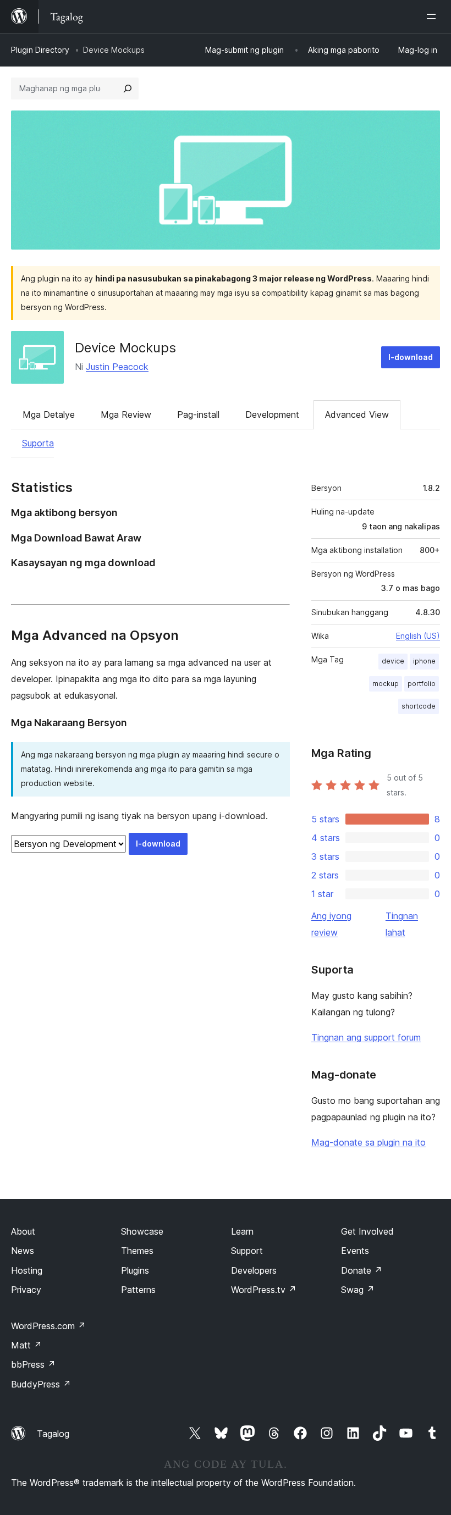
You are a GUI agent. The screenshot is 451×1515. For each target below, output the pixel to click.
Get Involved (367, 1231)
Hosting (26, 1270)
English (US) (418, 635)
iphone (424, 661)
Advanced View (357, 414)
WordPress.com (48, 1325)
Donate (361, 1270)
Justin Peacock (117, 366)
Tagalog (53, 1433)
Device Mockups (125, 348)
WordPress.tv (263, 1289)
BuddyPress (41, 1384)
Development (272, 414)
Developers (254, 1270)
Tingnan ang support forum (366, 1037)
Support (247, 1250)
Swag (358, 1289)
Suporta (38, 443)
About (23, 1231)
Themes (137, 1250)
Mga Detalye (49, 414)
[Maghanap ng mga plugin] (128, 88)
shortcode (419, 706)
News (22, 1250)
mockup (385, 683)
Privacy (26, 1289)
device (393, 661)
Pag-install (198, 414)
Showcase (142, 1231)
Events (355, 1250)
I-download (410, 357)
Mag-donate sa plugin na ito (368, 1142)
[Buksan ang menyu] (433, 16)
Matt (26, 1345)
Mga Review (126, 414)
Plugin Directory (40, 49)
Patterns (138, 1289)
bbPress (33, 1364)
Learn (242, 1231)
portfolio (422, 683)
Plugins (135, 1270)
